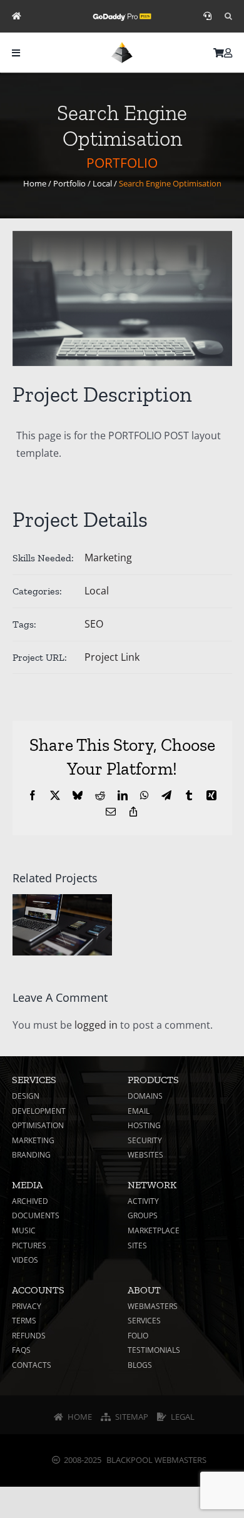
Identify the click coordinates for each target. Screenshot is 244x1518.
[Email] (111, 812)
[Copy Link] (133, 812)
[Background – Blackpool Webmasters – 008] (122, 299)
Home (34, 183)
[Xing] (211, 795)
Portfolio (69, 183)
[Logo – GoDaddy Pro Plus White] (122, 14)
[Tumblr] (189, 795)
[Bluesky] (78, 795)
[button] (228, 16)
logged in (96, 1025)
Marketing (108, 557)
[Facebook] (33, 795)
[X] (55, 795)
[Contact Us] (207, 16)
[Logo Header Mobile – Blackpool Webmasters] (122, 47)
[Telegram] (166, 795)
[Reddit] (100, 795)
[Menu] (16, 52)
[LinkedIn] (123, 795)
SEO (93, 624)
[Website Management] (16, 16)
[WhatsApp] (144, 795)
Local (102, 183)
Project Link (112, 657)
